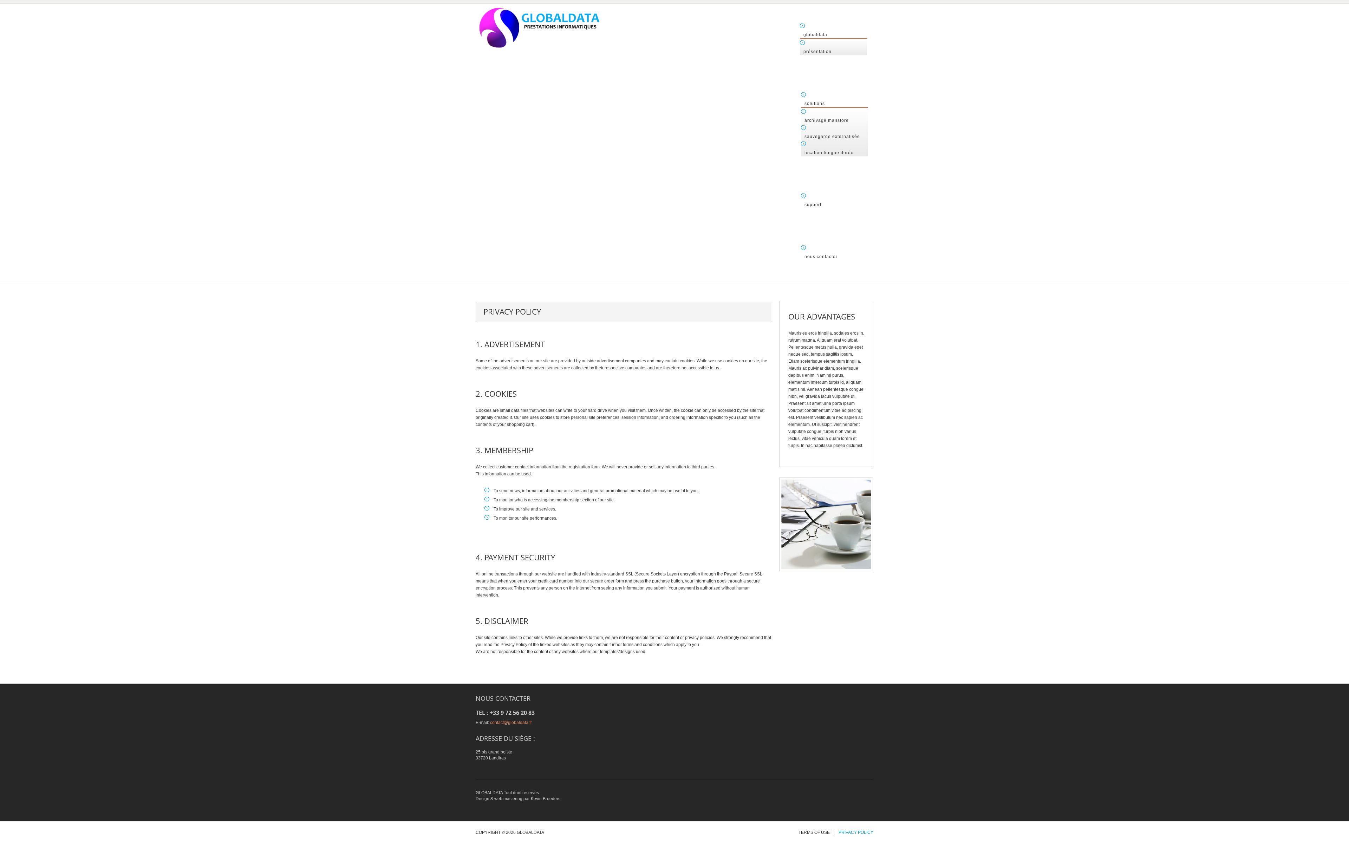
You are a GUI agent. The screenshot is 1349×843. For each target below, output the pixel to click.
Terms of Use (814, 833)
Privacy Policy (856, 833)
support (812, 204)
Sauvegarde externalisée (832, 136)
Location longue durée (829, 152)
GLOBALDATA (815, 34)
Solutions (814, 103)
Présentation (817, 51)
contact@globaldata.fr (511, 722)
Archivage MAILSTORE (826, 120)
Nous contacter (821, 256)
